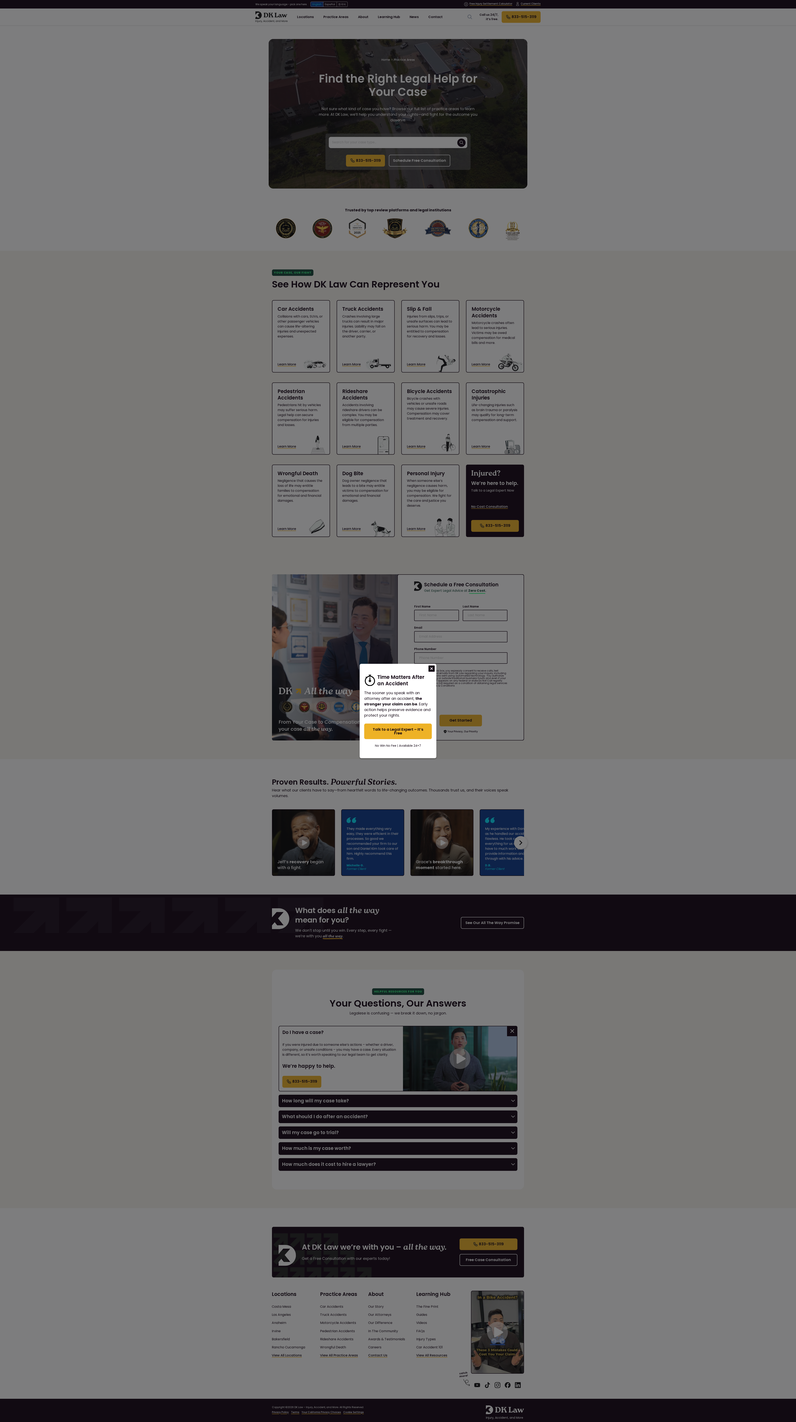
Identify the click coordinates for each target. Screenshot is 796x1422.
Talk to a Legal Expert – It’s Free (398, 731)
